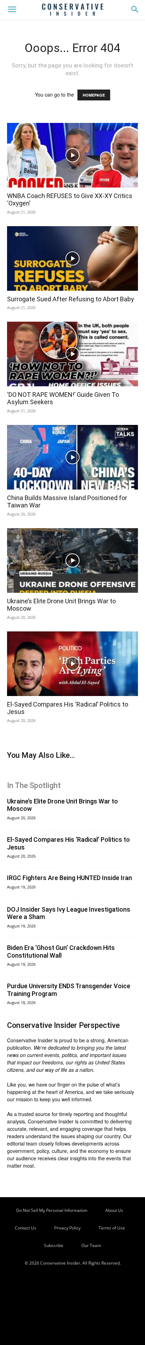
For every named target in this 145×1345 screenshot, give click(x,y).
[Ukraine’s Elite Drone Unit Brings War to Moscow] (72, 560)
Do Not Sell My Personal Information (51, 1210)
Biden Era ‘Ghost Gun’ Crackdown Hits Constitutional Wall (61, 951)
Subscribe (53, 1245)
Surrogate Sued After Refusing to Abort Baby (70, 299)
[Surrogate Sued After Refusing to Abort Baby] (72, 258)
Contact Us (25, 1228)
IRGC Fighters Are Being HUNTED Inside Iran (69, 877)
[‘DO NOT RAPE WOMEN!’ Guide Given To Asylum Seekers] (72, 354)
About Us (114, 1210)
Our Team (91, 1245)
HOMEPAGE (94, 95)
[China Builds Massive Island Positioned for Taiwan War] (72, 457)
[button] (12, 9)
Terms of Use (112, 1228)
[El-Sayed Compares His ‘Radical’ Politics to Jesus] (72, 663)
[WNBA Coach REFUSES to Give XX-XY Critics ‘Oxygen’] (72, 155)
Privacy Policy (67, 1228)
